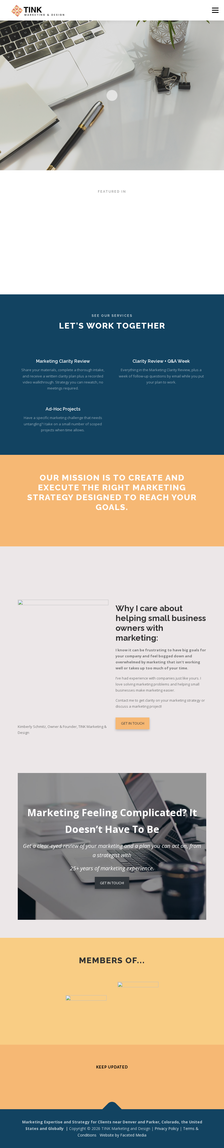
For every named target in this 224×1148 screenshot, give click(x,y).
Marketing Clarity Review (63, 361)
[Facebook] (78, 1081)
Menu (215, 10)
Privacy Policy (167, 1128)
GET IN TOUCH (132, 723)
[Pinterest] (105, 1081)
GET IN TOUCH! (112, 882)
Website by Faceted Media (123, 1135)
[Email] (145, 1081)
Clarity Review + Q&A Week (161, 361)
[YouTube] (119, 1081)
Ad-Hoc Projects (63, 409)
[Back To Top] (112, 1109)
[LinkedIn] (132, 1081)
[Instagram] (92, 1081)
